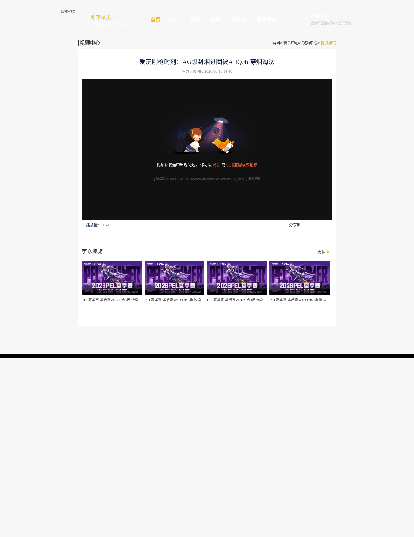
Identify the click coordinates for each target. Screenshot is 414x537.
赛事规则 (266, 19)
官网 (276, 43)
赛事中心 (291, 43)
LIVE (175, 19)
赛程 (195, 19)
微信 (313, 225)
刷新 (217, 164)
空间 (320, 225)
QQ (306, 225)
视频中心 (310, 43)
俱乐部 (239, 19)
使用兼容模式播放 (241, 164)
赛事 (215, 19)
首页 (155, 19)
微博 (328, 225)
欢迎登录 (319, 16)
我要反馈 (254, 178)
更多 (321, 252)
